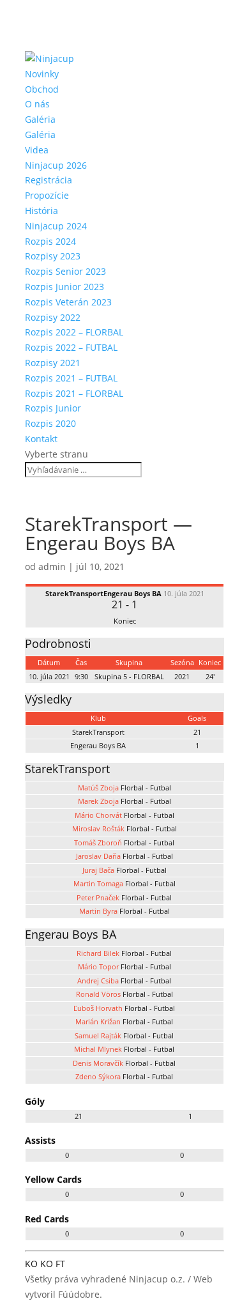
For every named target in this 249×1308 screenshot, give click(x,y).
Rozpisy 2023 (52, 256)
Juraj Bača (98, 870)
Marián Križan (98, 1021)
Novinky (42, 74)
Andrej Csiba (98, 980)
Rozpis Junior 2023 (64, 287)
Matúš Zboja (98, 787)
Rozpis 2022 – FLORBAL (74, 332)
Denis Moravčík (98, 1063)
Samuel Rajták (98, 1035)
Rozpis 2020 (50, 423)
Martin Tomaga (98, 883)
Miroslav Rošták (98, 828)
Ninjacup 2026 (56, 165)
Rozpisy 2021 (52, 363)
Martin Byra (98, 911)
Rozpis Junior (53, 408)
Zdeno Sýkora (98, 1076)
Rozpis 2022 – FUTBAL (71, 347)
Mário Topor (98, 966)
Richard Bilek (98, 953)
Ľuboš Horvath (98, 1008)
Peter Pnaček (98, 897)
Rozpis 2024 (50, 241)
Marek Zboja (98, 801)
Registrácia (48, 180)
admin (52, 566)
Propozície (47, 195)
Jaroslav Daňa (98, 856)
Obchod (42, 89)
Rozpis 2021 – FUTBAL (71, 378)
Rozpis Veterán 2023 (68, 302)
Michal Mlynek (98, 1049)
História (41, 210)
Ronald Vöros (98, 994)
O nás (37, 104)
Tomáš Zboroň (98, 842)
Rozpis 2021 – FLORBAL (74, 393)
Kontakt (41, 439)
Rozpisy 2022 (52, 317)
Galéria (40, 119)
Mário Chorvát (98, 815)
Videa (37, 150)
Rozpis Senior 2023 (65, 271)
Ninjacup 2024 (56, 226)
